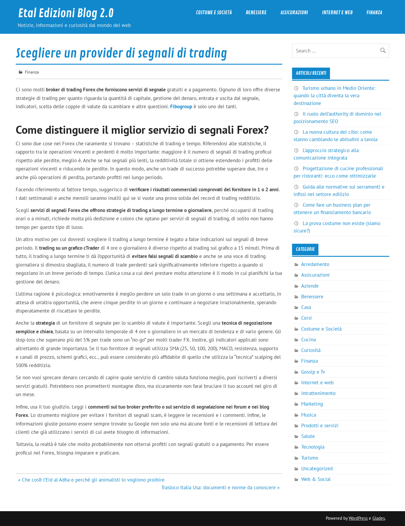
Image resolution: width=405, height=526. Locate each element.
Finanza (374, 12)
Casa (306, 307)
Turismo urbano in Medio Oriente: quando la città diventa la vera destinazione (334, 95)
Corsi (306, 318)
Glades (378, 518)
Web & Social (316, 479)
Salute (308, 436)
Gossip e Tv (313, 372)
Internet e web (337, 12)
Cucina (308, 339)
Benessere (256, 12)
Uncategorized (317, 468)
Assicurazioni (294, 12)
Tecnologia (312, 447)
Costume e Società (214, 12)
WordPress (358, 518)
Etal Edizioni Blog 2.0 (66, 13)
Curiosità (311, 350)
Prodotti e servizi (320, 425)
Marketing (312, 404)
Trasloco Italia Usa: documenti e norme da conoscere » (220, 487)
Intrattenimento (318, 393)
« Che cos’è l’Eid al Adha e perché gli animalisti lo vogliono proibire (91, 479)
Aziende (310, 286)
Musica (308, 415)
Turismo (309, 458)
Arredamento (315, 264)
